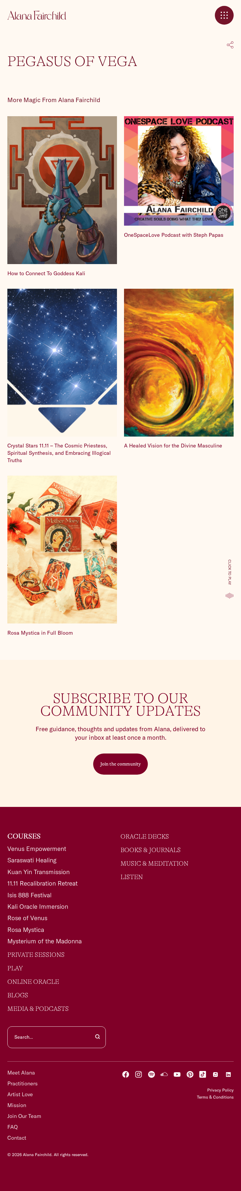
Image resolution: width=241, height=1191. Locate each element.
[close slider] (224, 15)
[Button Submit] (97, 1037)
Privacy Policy (220, 1090)
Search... (23, 1037)
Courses (24, 836)
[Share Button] (230, 45)
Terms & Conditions (215, 1097)
